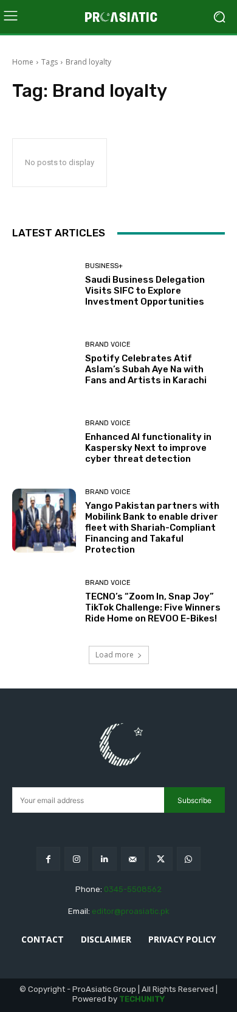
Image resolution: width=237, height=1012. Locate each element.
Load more (114, 654)
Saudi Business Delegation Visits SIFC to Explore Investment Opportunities (145, 290)
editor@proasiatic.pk (131, 911)
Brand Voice (108, 344)
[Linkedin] (104, 859)
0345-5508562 (133, 889)
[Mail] (133, 859)
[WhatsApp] (189, 859)
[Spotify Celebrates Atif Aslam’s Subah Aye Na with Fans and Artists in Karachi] (44, 363)
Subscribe (194, 800)
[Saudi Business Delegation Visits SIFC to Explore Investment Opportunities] (44, 285)
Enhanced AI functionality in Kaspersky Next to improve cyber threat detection (148, 447)
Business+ (104, 266)
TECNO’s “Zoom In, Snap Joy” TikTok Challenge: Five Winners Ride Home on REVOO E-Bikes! (153, 607)
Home (22, 62)
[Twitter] (161, 859)
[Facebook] (48, 859)
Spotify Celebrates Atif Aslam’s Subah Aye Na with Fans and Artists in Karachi (146, 369)
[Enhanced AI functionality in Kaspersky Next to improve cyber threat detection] (44, 442)
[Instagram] (76, 859)
